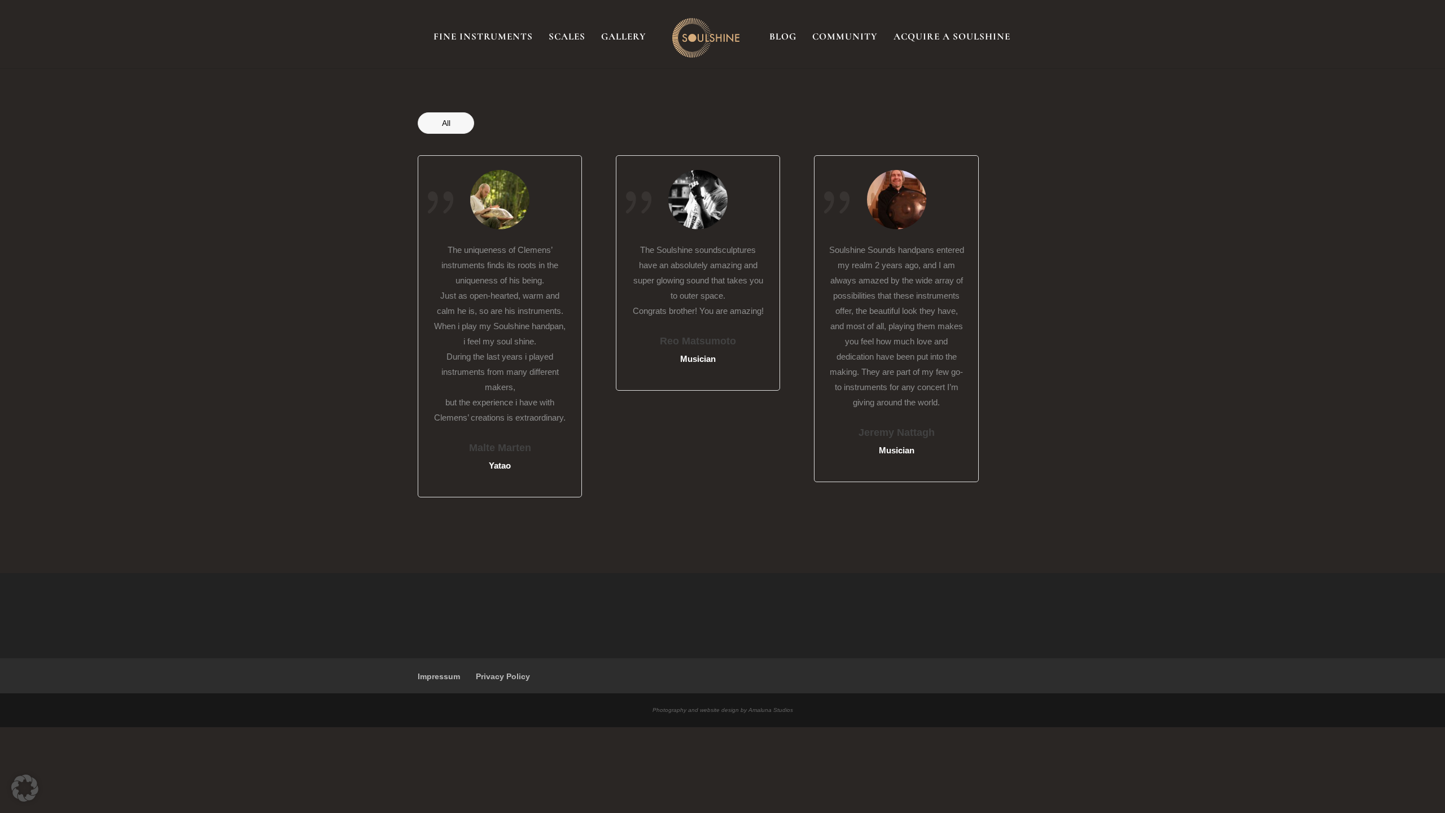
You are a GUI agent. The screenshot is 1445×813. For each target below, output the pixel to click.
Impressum (439, 676)
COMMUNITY (845, 37)
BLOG (782, 37)
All (446, 123)
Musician (698, 359)
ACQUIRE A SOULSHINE (952, 37)
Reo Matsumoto (698, 341)
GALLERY (623, 37)
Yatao (500, 465)
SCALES (567, 37)
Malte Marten (500, 447)
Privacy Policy (503, 676)
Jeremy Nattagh (897, 432)
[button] (25, 788)
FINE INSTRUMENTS (483, 37)
